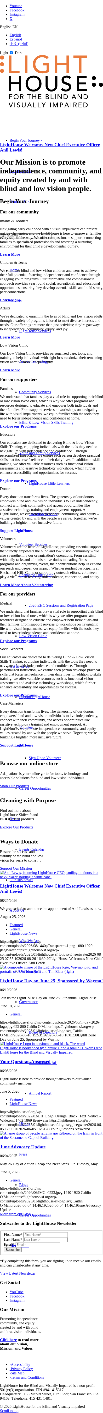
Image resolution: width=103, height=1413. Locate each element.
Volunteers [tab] (8, 539)
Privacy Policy (21, 1369)
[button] (28, 1002)
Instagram (17, 1300)
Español (16, 39)
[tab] (51, 27)
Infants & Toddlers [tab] (14, 221)
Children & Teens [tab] (13, 262)
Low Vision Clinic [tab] (14, 345)
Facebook (17, 1296)
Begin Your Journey (26, 140)
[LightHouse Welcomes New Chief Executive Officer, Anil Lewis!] (51, 877)
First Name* (13, 1234)
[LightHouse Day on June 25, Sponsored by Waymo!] (51, 971)
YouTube (16, 1292)
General (16, 929)
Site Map (17, 1373)
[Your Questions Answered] (51, 1052)
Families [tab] (6, 389)
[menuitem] (61, 422)
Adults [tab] (5, 308)
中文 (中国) (19, 44)
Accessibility (20, 1365)
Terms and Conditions (27, 1377)
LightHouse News (23, 933)
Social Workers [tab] (11, 649)
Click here (8, 1340)
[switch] (11, 52)
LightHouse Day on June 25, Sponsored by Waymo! (51, 980)
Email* (9, 1244)
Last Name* (13, 1239)
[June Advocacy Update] (51, 1137)
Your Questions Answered (25, 1061)
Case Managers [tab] (11, 703)
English (15, 35)
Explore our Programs (18, 426)
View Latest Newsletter (17, 1273)
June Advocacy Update (23, 1146)
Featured (16, 925)
